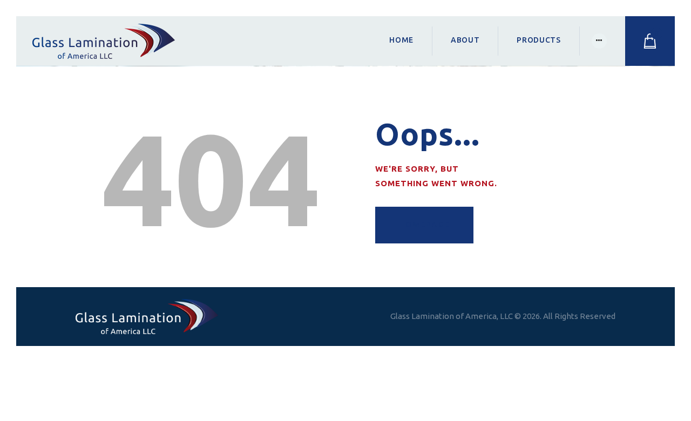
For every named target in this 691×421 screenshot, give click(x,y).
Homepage (424, 224)
